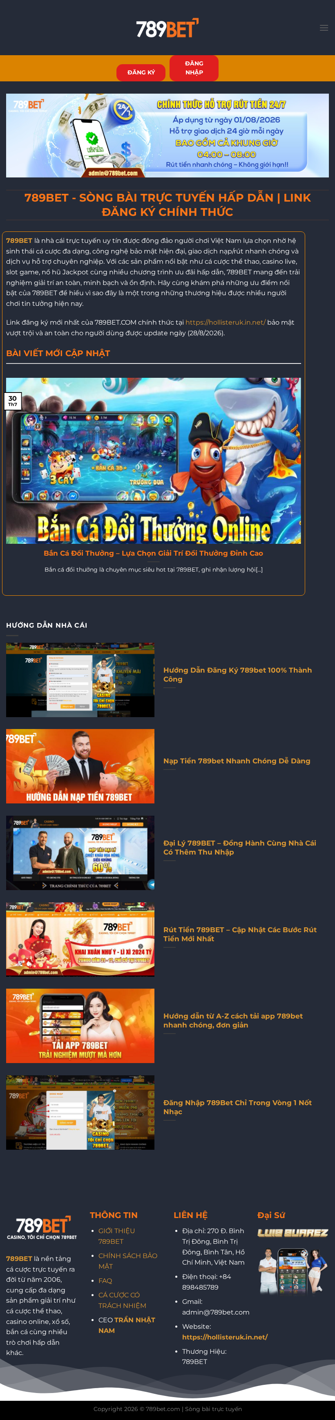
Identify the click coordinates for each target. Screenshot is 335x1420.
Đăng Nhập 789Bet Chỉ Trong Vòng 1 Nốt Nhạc (237, 1107)
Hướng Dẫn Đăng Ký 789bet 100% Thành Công (237, 674)
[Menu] (324, 28)
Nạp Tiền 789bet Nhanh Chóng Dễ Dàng (236, 761)
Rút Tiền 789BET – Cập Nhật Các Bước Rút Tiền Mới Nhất (240, 934)
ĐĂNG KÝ (141, 72)
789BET (19, 241)
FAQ (105, 1281)
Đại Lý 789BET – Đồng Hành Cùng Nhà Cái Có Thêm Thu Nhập (239, 847)
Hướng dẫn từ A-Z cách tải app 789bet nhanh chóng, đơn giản (233, 1020)
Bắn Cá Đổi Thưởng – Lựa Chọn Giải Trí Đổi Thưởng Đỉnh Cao (153, 553)
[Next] (303, 486)
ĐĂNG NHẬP (194, 68)
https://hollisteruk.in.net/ (225, 322)
